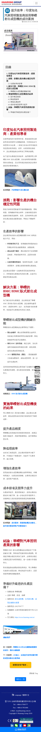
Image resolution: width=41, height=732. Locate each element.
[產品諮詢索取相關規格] (37, 375)
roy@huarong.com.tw (23, 711)
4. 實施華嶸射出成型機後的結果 (19, 94)
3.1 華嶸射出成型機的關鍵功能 (19, 91)
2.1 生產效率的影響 (15, 83)
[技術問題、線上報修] (37, 381)
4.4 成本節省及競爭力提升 (17, 104)
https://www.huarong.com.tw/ (25, 617)
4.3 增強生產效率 (14, 102)
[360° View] (37, 369)
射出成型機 (19, 599)
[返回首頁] (12, 3)
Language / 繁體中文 (21, 695)
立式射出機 (29, 599)
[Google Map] (28, 725)
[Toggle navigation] (36, 3)
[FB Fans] (20, 725)
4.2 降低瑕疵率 (13, 99)
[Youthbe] (24, 725)
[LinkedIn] (12, 725)
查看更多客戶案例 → (20, 665)
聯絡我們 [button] (21, 729)
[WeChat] (16, 725)
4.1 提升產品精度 (14, 97)
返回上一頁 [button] (20, 679)
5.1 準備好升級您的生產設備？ (19, 112)
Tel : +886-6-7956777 (20, 704)
